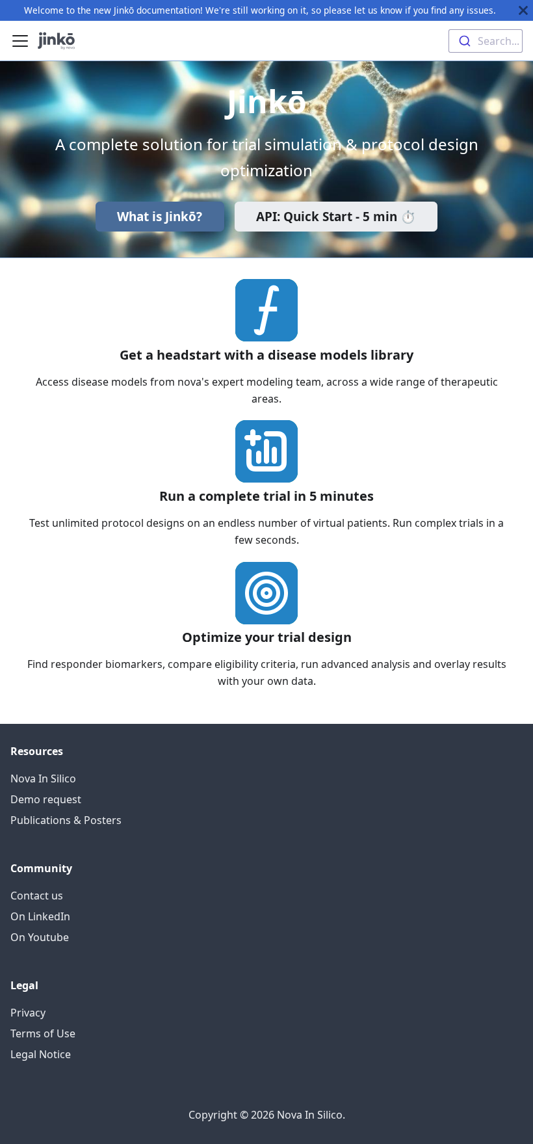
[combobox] (485, 41)
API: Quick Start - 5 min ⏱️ (336, 216)
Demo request (45, 799)
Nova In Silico (43, 778)
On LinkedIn (40, 916)
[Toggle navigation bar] (20, 41)
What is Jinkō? (159, 216)
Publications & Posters (66, 820)
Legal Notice (40, 1054)
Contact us (36, 895)
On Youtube (39, 937)
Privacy (28, 1012)
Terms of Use (42, 1033)
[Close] (523, 10)
